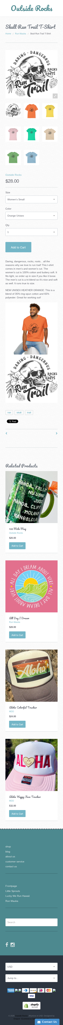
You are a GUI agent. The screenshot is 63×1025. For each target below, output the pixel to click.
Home (8, 33)
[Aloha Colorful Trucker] (31, 675)
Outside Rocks (31, 8)
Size (7, 192)
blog (7, 851)
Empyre (17, 1019)
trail (29, 412)
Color (8, 208)
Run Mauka (20, 33)
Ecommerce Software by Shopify (35, 1019)
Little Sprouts (12, 891)
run (9, 412)
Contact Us (48, 1021)
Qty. (7, 225)
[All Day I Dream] (31, 586)
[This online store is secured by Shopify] (31, 1005)
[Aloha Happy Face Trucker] (31, 764)
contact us (11, 866)
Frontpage (11, 886)
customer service (14, 861)
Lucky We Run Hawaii (17, 895)
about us (10, 856)
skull (19, 412)
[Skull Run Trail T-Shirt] (13, 110)
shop (8, 846)
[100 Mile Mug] (31, 496)
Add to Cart (18, 247)
